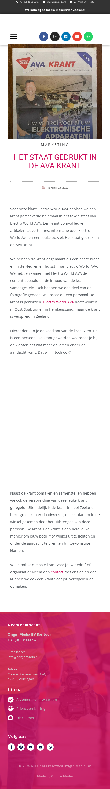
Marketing (55, 144)
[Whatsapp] (88, 36)
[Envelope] (77, 36)
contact (57, 571)
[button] (13, 36)
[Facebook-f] (43, 36)
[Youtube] (30, 747)
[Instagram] (54, 36)
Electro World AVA (58, 302)
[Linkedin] (66, 36)
